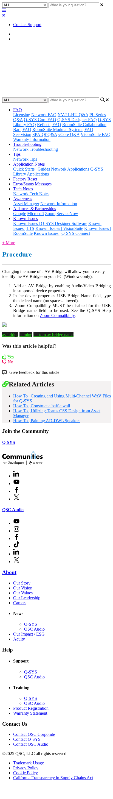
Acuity (19, 639)
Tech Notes (23, 188)
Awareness (22, 198)
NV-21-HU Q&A (73, 114)
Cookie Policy (25, 772)
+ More (8, 242)
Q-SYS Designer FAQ (77, 119)
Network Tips (25, 159)
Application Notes (29, 39)
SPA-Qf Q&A (44, 134)
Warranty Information (31, 139)
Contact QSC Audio (30, 744)
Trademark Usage (28, 763)
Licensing (21, 114)
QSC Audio (13, 509)
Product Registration (31, 708)
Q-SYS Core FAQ (40, 119)
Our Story (21, 583)
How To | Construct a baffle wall (41, 405)
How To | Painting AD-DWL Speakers (46, 420)
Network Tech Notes (31, 193)
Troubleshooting (27, 144)
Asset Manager (26, 203)
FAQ (17, 109)
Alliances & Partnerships (34, 208)
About (9, 572)
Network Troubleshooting (35, 149)
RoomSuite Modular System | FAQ (62, 129)
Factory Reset (25, 179)
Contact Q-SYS (27, 739)
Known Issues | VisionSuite (59, 228)
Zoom (50, 213)
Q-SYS (8, 442)
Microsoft (35, 213)
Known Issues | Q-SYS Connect (62, 233)
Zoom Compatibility (57, 315)
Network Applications (70, 169)
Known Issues (25, 218)
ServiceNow (67, 213)
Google (19, 213)
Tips (17, 154)
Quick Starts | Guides (31, 169)
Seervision (22, 134)
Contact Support (27, 24)
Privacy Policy (25, 767)
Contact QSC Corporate (34, 734)
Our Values (23, 593)
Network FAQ (43, 114)
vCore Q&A (69, 134)
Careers (19, 602)
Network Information (58, 203)
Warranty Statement (30, 713)
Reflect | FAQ (49, 124)
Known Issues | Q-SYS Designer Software (50, 223)
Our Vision (22, 588)
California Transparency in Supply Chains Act (53, 777)
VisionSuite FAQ (96, 134)
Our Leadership (26, 597)
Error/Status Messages (32, 184)
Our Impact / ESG (29, 634)
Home (18, 34)
